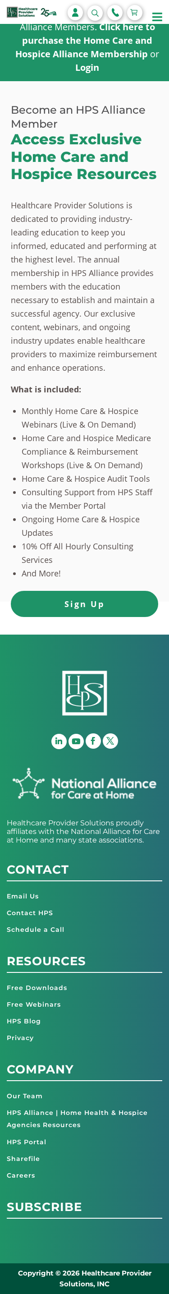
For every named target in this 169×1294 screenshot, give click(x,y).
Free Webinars (34, 1004)
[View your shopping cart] (134, 12)
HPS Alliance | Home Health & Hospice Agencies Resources (77, 1119)
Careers (21, 1175)
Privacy (20, 1038)
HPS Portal (26, 1142)
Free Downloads (37, 988)
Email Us (23, 896)
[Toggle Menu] (157, 17)
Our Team (25, 1096)
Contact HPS (30, 913)
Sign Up (84, 604)
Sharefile (23, 1159)
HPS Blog (24, 1021)
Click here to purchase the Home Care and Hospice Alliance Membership (85, 40)
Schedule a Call (35, 930)
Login (87, 67)
